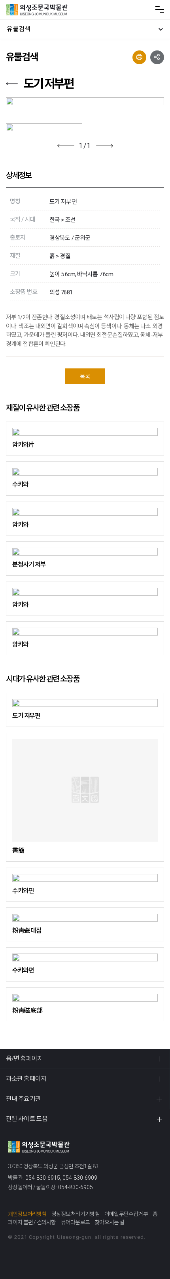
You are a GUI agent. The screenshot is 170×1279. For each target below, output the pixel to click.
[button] (65, 145)
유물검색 (18, 29)
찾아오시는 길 (109, 1222)
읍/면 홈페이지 (24, 1058)
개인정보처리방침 (27, 1214)
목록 (85, 376)
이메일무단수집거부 (126, 1214)
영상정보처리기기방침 (75, 1214)
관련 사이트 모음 (26, 1119)
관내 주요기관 (23, 1098)
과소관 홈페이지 (26, 1078)
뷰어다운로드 (75, 1222)
